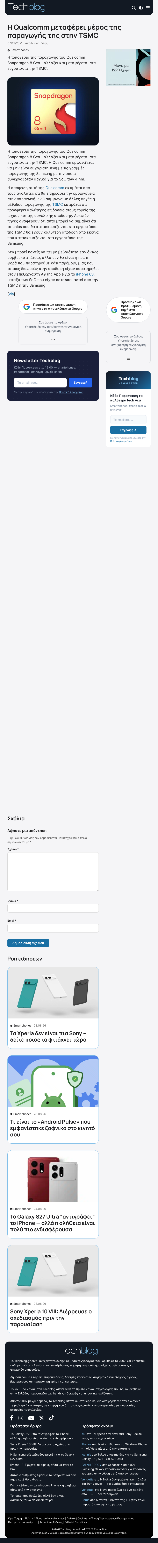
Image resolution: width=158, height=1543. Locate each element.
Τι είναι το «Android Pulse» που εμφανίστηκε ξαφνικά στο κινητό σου (52, 1128)
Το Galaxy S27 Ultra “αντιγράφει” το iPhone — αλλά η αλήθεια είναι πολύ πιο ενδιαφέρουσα (52, 1223)
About (76, 1529)
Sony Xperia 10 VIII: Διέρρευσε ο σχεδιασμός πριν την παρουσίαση (51, 1318)
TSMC (57, 204)
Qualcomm (54, 188)
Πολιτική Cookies (77, 1518)
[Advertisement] (53, 608)
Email (11, 920)
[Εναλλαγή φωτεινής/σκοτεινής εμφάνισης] (141, 7)
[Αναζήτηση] (134, 7)
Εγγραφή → (128, 430)
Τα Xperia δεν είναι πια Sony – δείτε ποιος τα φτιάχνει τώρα (48, 1036)
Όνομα (12, 900)
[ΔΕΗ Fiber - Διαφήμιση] (128, 67)
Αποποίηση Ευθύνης (51, 1522)
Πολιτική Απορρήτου (71, 392)
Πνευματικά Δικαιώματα (22, 1522)
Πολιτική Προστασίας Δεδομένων (45, 1518)
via (11, 294)
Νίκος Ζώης (39, 43)
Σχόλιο (13, 849)
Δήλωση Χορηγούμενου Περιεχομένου (111, 1518)
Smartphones (20, 50)
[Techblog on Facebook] (11, 1417)
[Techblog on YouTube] (31, 1418)
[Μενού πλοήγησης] (148, 7)
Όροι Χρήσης (15, 1518)
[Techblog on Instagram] (20, 1417)
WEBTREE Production (94, 1529)
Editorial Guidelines (76, 1522)
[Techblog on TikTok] (51, 1417)
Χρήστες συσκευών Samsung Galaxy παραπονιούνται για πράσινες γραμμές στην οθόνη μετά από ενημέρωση (113, 1469)
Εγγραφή (80, 383)
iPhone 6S (85, 274)
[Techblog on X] (41, 1417)
